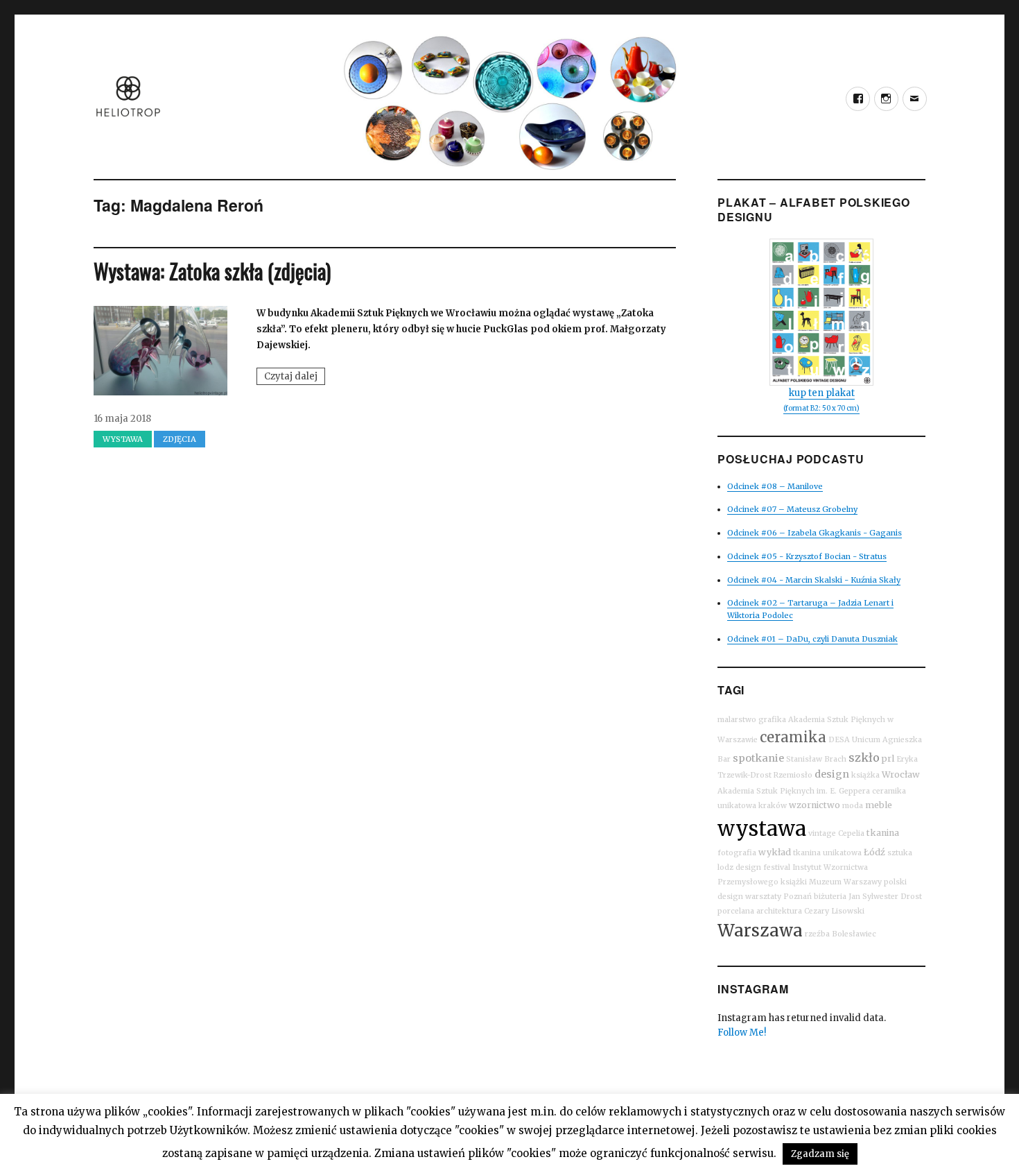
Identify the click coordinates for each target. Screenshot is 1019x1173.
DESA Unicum (854, 739)
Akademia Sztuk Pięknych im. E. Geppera (793, 791)
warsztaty (763, 896)
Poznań (797, 896)
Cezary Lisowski (834, 911)
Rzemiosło (793, 775)
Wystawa (123, 439)
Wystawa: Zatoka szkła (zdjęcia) (212, 270)
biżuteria (830, 896)
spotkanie (758, 758)
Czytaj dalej (294, 377)
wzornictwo (814, 805)
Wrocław (901, 774)
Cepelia (851, 833)
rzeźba (817, 934)
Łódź (874, 852)
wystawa (761, 828)
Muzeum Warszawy (845, 882)
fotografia (736, 852)
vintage (822, 833)
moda (852, 805)
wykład (774, 852)
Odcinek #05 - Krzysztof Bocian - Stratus (807, 556)
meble (878, 805)
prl (888, 758)
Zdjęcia (179, 439)
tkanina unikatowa (827, 852)
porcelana (735, 911)
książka (865, 775)
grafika (772, 719)
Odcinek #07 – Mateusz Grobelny (792, 509)
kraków (772, 805)
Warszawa (760, 931)
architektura (779, 911)
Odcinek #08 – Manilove (775, 486)
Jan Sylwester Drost (885, 896)
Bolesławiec (854, 934)
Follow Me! (741, 1032)
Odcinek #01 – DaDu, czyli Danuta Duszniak (812, 639)
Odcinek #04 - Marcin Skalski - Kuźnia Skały (813, 580)
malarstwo (736, 719)
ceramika (793, 737)
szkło (864, 757)
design (832, 774)
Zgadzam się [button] (820, 1154)
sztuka (899, 852)
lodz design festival (753, 867)
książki (794, 882)
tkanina (882, 833)
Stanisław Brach (816, 759)
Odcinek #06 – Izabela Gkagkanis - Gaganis (814, 533)
